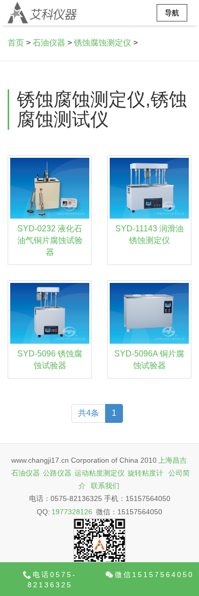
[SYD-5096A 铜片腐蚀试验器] (149, 313)
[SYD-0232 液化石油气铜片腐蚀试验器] (49, 188)
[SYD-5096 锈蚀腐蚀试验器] (49, 313)
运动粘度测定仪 (99, 473)
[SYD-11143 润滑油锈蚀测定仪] (149, 188)
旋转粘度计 (145, 473)
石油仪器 (49, 42)
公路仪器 (57, 473)
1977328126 (72, 512)
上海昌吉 (172, 460)
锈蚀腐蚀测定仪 (102, 42)
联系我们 (105, 486)
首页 (16, 42)
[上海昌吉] (42, 13)
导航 (172, 13)
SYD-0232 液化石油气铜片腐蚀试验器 (50, 240)
